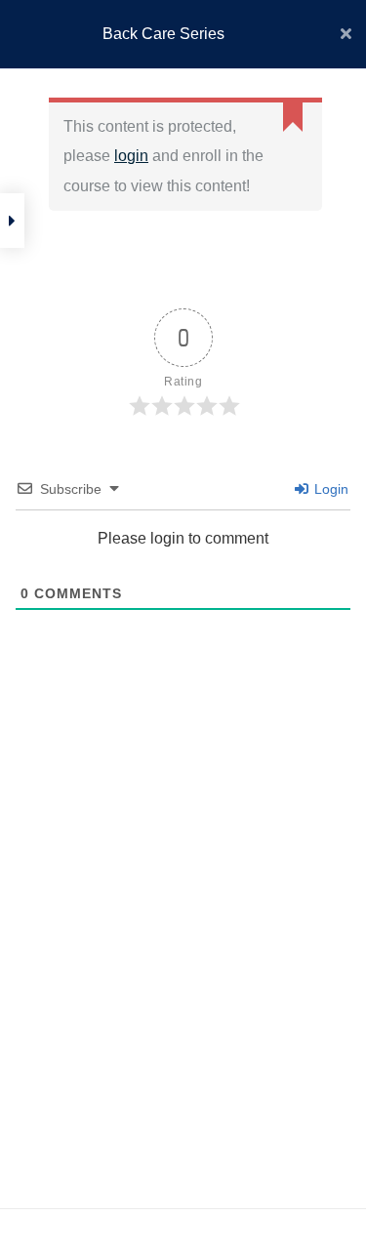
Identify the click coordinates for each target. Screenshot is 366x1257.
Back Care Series (163, 33)
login (131, 155)
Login (329, 489)
